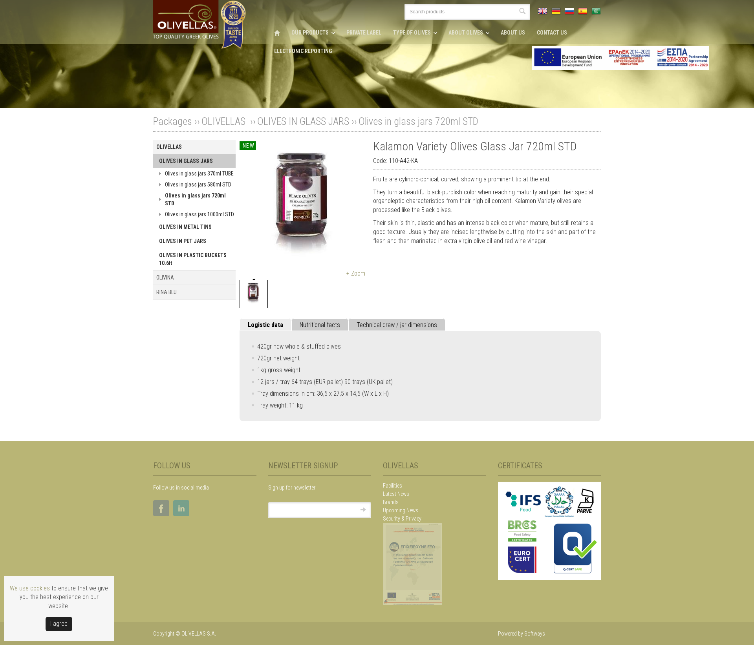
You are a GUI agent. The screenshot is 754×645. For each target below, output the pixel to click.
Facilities (392, 485)
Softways (534, 633)
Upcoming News (400, 510)
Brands (391, 502)
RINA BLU (166, 292)
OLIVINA (165, 277)
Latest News (396, 494)
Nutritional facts (320, 325)
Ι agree (59, 623)
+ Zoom (355, 273)
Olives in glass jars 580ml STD (198, 184)
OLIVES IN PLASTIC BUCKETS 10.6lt (193, 259)
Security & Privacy (402, 518)
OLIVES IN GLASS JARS (303, 121)
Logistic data (265, 325)
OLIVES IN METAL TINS (185, 227)
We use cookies (30, 588)
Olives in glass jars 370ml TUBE (199, 173)
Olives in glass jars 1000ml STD (199, 214)
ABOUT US (513, 32)
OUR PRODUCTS (310, 32)
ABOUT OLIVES (465, 32)
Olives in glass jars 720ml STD (418, 121)
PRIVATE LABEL (363, 32)
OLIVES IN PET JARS (182, 241)
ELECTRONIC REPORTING (303, 51)
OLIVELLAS (224, 121)
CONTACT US (552, 32)
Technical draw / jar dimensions (397, 325)
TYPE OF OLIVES (412, 32)
